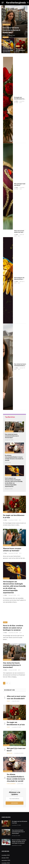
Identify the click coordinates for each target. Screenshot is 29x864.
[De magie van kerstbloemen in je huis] (21, 46)
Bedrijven (6, 745)
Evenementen (9, 431)
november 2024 (6, 863)
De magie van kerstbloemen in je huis (20, 50)
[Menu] (3, 2)
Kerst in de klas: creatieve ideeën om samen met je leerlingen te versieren (13, 628)
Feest (5, 512)
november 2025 (6, 855)
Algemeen (8, 475)
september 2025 (6, 860)
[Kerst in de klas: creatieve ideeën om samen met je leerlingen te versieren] (14, 614)
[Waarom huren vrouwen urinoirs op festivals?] (14, 537)
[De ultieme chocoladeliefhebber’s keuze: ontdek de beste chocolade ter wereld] (14, 448)
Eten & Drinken (10, 452)
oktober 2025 (5, 857)
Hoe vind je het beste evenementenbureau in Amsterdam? (11, 30)
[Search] (28, 2)
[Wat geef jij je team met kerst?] (8, 186)
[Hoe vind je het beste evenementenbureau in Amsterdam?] (14, 21)
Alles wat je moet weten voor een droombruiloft (19, 232)
